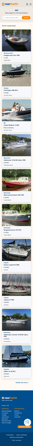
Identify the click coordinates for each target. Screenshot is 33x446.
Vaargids (4, 415)
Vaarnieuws (5, 413)
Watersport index (6, 420)
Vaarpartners (5, 417)
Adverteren (15, 417)
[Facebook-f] (8, 405)
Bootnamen (5, 419)
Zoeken (26, 18)
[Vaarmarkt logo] (10, 4)
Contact (15, 415)
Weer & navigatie (6, 422)
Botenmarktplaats (6, 411)
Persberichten (15, 413)
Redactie (15, 411)
